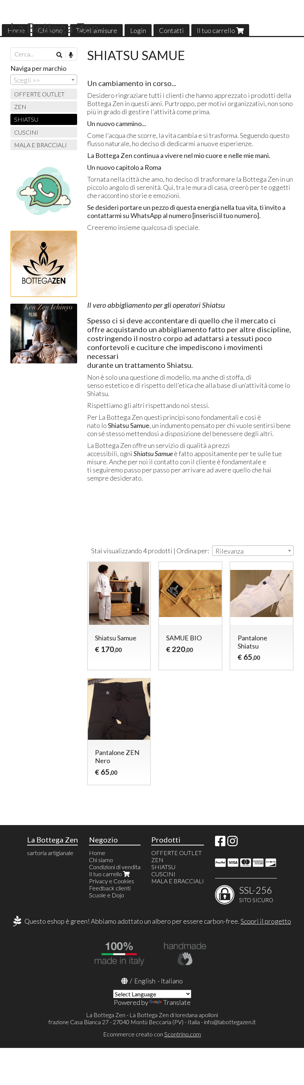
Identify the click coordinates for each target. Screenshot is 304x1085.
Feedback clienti (109, 887)
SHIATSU (26, 119)
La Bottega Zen (54, 28)
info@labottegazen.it (230, 1021)
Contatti (171, 30)
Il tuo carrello (216, 30)
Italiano (172, 981)
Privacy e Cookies (111, 880)
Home (97, 852)
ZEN (20, 106)
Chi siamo (101, 859)
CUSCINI (26, 132)
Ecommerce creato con (152, 1034)
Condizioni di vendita (115, 866)
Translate (177, 1002)
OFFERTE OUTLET (39, 94)
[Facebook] (220, 843)
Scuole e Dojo (106, 894)
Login (138, 30)
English (144, 981)
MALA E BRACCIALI (40, 144)
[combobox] (253, 550)
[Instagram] (232, 843)
